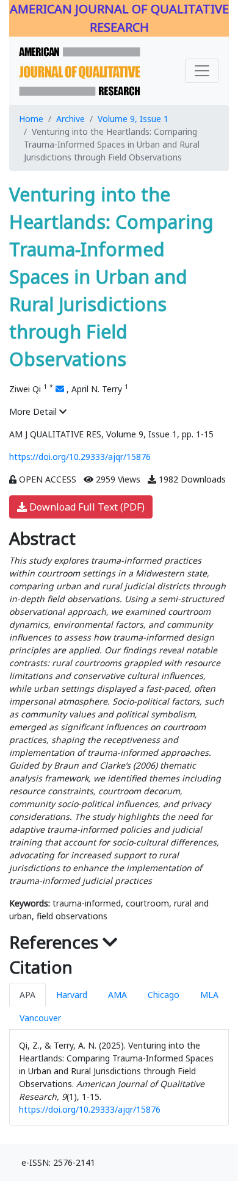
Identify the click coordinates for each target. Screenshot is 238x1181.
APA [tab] (27, 994)
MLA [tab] (209, 994)
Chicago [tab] (163, 994)
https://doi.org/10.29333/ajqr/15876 (80, 456)
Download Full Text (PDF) (86, 507)
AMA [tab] (117, 994)
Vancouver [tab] (40, 1018)
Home (31, 118)
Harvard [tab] (71, 994)
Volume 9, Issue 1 (133, 118)
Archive (70, 118)
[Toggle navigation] (202, 71)
